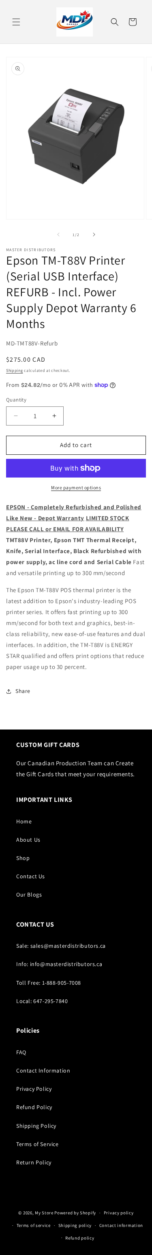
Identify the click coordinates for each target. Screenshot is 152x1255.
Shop (23, 858)
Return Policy (33, 1162)
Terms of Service (37, 1144)
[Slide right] (94, 234)
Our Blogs (29, 894)
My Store (44, 1213)
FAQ (21, 1052)
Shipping (14, 370)
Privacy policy (119, 1213)
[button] (16, 22)
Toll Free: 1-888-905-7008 (48, 982)
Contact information (121, 1225)
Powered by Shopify (75, 1213)
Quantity (16, 399)
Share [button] (22, 691)
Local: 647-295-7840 (42, 1001)
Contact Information (43, 1070)
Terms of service (34, 1225)
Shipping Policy (36, 1125)
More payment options (76, 487)
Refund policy (79, 1238)
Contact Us (30, 876)
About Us (28, 839)
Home (24, 821)
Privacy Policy (33, 1088)
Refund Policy (34, 1107)
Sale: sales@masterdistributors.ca (61, 945)
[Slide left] (58, 234)
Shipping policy (75, 1225)
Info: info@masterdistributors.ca (59, 964)
